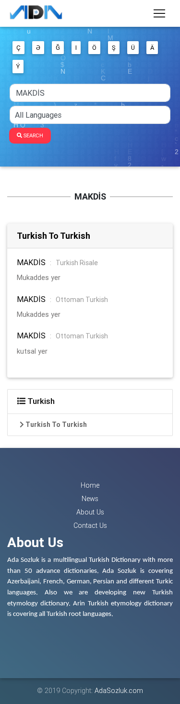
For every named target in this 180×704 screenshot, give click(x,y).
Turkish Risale (77, 262)
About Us (90, 512)
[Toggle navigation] (159, 13)
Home (90, 485)
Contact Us (90, 525)
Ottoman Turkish (82, 299)
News (90, 498)
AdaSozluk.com (119, 690)
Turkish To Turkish (53, 235)
